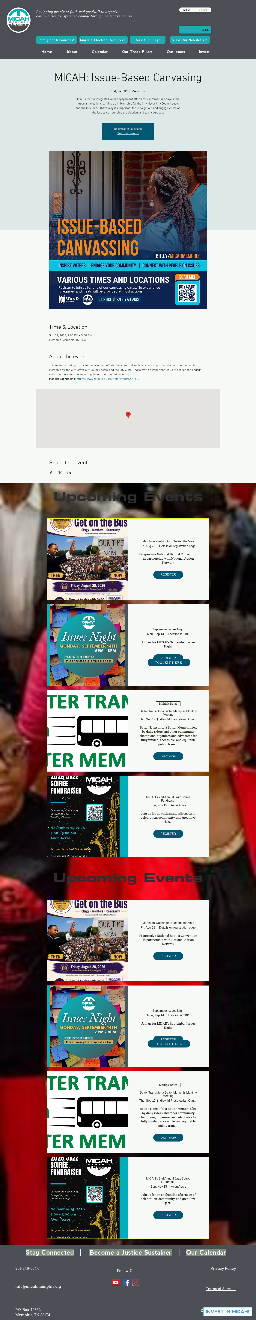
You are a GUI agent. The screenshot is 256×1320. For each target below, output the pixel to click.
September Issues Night (168, 629)
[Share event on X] (60, 472)
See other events (128, 133)
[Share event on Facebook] (51, 472)
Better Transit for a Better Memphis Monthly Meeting (168, 713)
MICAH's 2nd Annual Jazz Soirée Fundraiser (168, 799)
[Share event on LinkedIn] (69, 472)
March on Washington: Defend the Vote (168, 541)
